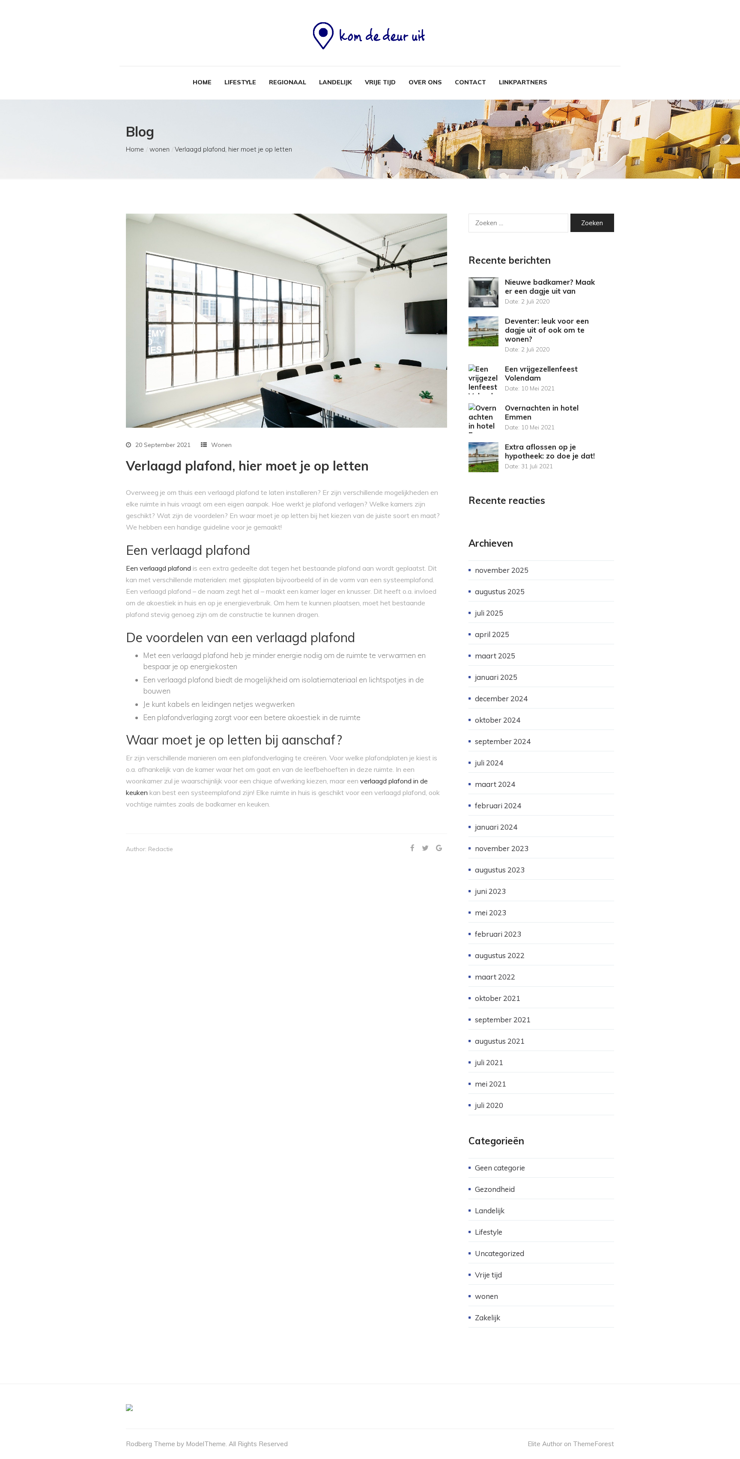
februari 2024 (498, 805)
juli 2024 (489, 762)
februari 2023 (498, 933)
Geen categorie (500, 1167)
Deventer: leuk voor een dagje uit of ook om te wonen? (547, 329)
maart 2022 (495, 976)
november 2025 (501, 570)
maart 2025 (495, 655)
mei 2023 (490, 912)
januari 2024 (496, 826)
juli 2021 (489, 1062)
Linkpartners (523, 82)
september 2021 (503, 1019)
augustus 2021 (500, 1040)
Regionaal (287, 82)
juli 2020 (489, 1105)
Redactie (160, 849)
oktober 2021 (497, 998)
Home (202, 82)
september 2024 (503, 741)
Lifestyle (240, 82)
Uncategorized (499, 1253)
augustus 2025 (500, 591)
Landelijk (335, 82)
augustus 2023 (500, 869)
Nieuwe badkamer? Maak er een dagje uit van (550, 286)
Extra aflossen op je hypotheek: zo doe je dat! (550, 451)
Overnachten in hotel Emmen (542, 412)
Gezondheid (495, 1189)
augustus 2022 (500, 955)
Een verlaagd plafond (158, 568)
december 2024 (501, 698)
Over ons (425, 82)
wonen (159, 149)
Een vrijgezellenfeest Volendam (541, 373)
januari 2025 (496, 677)
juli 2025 (489, 612)
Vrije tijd (380, 82)
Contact (470, 82)
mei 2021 (490, 1083)
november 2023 (501, 848)
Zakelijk (487, 1317)
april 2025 (492, 634)
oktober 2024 (497, 719)
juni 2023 (490, 891)
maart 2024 (495, 784)
